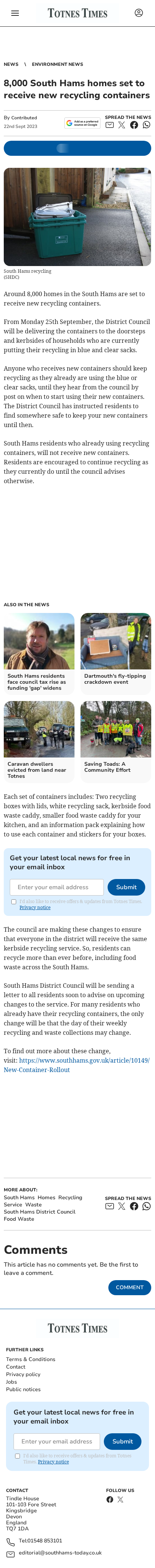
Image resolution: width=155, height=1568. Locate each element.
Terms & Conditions (30, 1359)
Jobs (11, 1381)
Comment (130, 1287)
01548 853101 (44, 1541)
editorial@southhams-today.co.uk (60, 1553)
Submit (126, 887)
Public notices (23, 1389)
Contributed (24, 118)
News (11, 64)
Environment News (57, 64)
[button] (15, 13)
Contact (15, 1366)
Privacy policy (23, 1374)
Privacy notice (35, 907)
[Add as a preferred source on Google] (82, 123)
